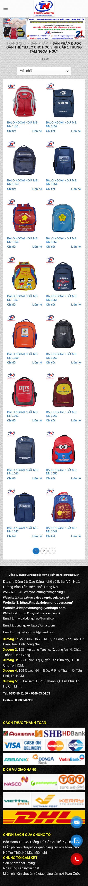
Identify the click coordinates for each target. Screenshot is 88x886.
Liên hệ (37, 131)
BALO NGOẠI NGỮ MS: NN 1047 (22, 529)
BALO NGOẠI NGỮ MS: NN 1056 (61, 240)
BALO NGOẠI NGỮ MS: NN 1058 (61, 298)
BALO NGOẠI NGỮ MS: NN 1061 (22, 414)
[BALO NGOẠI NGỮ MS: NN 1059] (24, 332)
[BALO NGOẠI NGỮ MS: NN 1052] (63, 100)
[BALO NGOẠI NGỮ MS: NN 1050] (63, 448)
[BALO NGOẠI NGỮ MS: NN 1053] (24, 158)
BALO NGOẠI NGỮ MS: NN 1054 (61, 182)
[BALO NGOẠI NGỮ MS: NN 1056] (63, 216)
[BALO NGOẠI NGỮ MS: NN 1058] (63, 274)
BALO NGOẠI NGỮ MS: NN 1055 (22, 240)
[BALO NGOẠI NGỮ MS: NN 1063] (24, 448)
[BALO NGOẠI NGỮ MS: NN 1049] (63, 506)
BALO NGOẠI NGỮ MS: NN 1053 (22, 182)
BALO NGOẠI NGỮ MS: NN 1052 (61, 124)
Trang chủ (16, 43)
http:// (22, 592)
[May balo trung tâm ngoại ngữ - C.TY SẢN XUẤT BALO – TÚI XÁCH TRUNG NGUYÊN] (44, 8)
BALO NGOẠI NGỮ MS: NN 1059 (22, 356)
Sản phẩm (39, 43)
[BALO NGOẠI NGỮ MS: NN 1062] (63, 390)
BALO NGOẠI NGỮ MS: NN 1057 (22, 298)
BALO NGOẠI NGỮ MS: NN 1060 (61, 356)
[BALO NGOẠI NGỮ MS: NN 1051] (24, 100)
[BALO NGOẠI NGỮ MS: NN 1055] (24, 216)
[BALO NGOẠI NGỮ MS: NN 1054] (63, 158)
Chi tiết (11, 131)
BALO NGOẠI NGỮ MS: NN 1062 (61, 414)
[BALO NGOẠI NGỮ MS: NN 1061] (24, 390)
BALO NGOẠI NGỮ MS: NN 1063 (22, 471)
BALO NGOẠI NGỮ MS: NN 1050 (61, 471)
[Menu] (5, 8)
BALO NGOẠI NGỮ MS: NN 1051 (22, 124)
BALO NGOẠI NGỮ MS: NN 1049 (61, 529)
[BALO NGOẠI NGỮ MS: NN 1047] (24, 506)
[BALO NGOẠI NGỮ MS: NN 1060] (63, 332)
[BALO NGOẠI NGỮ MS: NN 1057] (24, 274)
